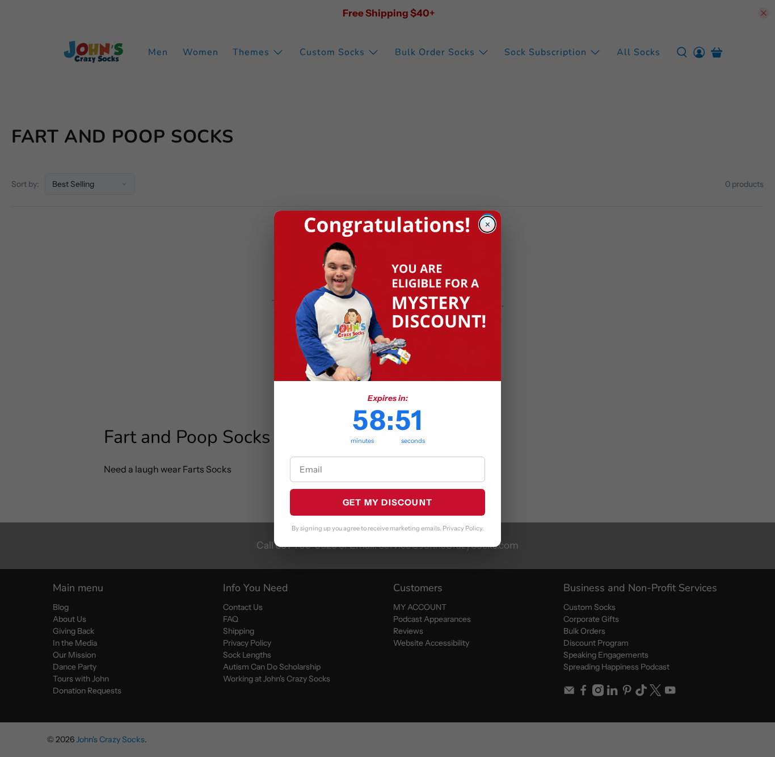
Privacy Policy (462, 528)
